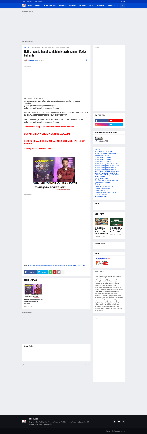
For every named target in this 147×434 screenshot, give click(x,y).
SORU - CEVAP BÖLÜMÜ (102, 190)
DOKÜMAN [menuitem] (82, 5)
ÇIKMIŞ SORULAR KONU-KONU (104, 183)
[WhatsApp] (50, 272)
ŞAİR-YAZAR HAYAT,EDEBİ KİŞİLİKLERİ (107, 171)
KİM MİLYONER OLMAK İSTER (75, 265)
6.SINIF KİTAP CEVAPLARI (103, 157)
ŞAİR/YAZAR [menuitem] (100, 5)
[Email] (58, 272)
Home (23, 1)
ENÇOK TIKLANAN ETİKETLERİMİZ (106, 173)
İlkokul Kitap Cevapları (102, 155)
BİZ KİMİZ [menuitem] (111, 5)
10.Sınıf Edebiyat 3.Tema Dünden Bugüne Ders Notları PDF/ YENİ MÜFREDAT (101, 231)
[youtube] (124, 1)
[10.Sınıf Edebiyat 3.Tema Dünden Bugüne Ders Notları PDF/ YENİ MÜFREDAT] (101, 222)
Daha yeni (26, 365)
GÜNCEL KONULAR (101, 194)
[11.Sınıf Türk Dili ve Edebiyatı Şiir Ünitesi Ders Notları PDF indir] (116, 222)
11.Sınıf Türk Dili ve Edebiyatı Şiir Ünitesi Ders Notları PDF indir (116, 230)
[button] (117, 5)
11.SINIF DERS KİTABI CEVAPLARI (105, 167)
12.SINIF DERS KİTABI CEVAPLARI (105, 169)
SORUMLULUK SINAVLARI (103, 188)
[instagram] (102, 124)
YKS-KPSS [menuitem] (72, 5)
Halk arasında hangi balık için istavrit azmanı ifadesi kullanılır (50, 47)
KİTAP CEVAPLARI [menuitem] (49, 5)
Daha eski (87, 365)
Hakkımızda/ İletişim (118, 431)
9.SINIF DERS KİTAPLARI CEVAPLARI (106, 163)
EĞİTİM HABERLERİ (101, 196)
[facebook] (121, 1)
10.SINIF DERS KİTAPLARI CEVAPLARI (107, 165)
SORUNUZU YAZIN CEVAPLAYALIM (105, 192)
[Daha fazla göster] (62, 272)
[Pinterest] (54, 272)
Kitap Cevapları (38, 1)
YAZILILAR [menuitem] (62, 5)
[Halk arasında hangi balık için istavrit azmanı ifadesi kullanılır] (34, 291)
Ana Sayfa (27, 47)
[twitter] (116, 124)
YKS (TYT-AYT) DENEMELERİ (103, 151)
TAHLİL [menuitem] (91, 5)
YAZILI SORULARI (100, 185)
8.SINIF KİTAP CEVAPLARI (103, 161)
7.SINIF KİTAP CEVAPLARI (103, 159)
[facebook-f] (102, 120)
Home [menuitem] (30, 5)
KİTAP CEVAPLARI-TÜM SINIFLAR (105, 153)
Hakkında (29, 1)
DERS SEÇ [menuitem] (37, 5)
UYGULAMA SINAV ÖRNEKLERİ (104, 187)
